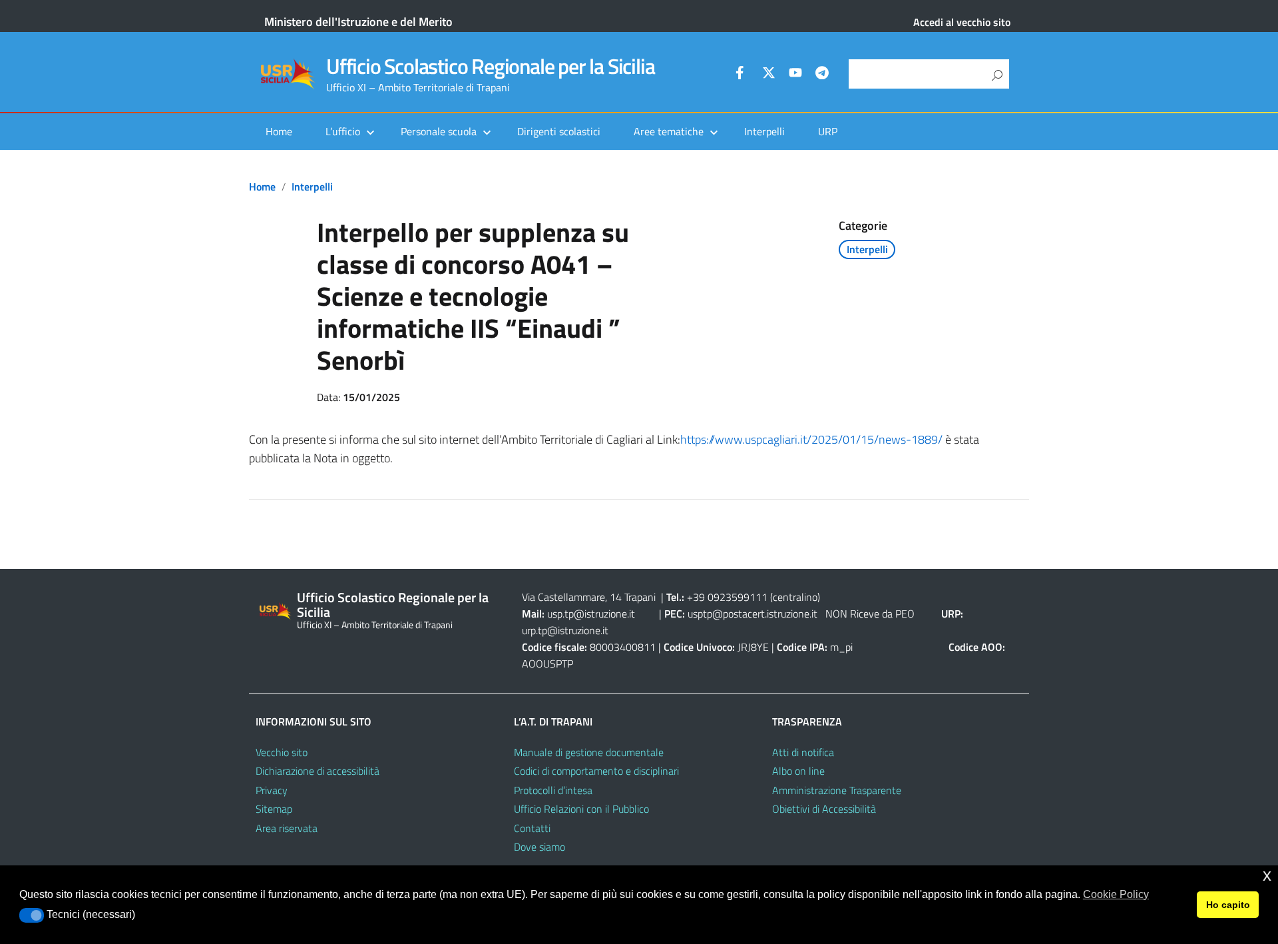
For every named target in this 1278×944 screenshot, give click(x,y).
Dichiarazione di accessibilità (317, 771)
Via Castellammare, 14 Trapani (590, 597)
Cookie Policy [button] (1116, 894)
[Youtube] (795, 74)
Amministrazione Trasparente (836, 790)
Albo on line (798, 771)
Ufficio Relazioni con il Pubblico (581, 809)
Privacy (272, 790)
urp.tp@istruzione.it (565, 630)
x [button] (1267, 875)
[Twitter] (768, 74)
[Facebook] (742, 74)
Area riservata (287, 828)
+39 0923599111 (727, 597)
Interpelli (764, 131)
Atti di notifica (803, 752)
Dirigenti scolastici (558, 131)
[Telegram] (822, 74)
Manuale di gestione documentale (589, 752)
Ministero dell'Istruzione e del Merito (358, 22)
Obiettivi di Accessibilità (824, 809)
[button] (31, 915)
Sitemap (274, 809)
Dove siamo (539, 847)
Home (279, 131)
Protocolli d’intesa (553, 790)
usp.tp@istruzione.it (591, 614)
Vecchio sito (282, 752)
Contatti (532, 828)
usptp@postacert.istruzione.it (752, 614)
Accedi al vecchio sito (961, 22)
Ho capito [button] (1228, 904)
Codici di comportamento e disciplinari (596, 771)
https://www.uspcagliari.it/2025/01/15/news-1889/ (811, 439)
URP (827, 131)
